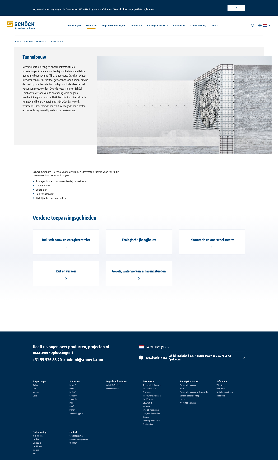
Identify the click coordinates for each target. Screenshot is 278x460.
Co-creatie (37, 443)
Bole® (72, 406)
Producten (91, 25)
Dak (34, 388)
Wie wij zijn (37, 435)
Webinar (73, 443)
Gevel (35, 395)
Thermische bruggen (188, 385)
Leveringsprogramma (151, 420)
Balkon (35, 385)
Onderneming (198, 25)
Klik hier (123, 9)
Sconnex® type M (76, 413)
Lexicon (183, 399)
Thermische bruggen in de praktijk (194, 392)
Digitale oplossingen (113, 25)
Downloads (136, 25)
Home (18, 41)
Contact (215, 25)
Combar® (40, 41)
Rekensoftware (112, 388)
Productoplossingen (188, 402)
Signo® (72, 410)
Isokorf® (73, 385)
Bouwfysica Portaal (157, 25)
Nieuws (36, 450)
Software (146, 406)
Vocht (182, 388)
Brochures (147, 392)
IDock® (72, 388)
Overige (146, 417)
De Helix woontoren (225, 392)
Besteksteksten (149, 388)
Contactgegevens (76, 435)
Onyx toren (221, 388)
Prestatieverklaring (151, 410)
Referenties (179, 25)
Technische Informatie (152, 385)
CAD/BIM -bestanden (151, 413)
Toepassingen (73, 25)
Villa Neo (220, 385)
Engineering (148, 424)
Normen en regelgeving (189, 395)
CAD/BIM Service (113, 385)
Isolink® (73, 392)
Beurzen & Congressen (79, 439)
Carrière (36, 439)
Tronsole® (74, 399)
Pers (34, 453)
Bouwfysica (147, 402)
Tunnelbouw (55, 41)
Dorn (71, 402)
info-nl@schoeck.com (85, 359)
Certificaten (148, 399)
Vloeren (36, 392)
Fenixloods (221, 395)
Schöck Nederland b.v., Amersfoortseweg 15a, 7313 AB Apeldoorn (188, 357)
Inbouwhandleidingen (152, 395)
